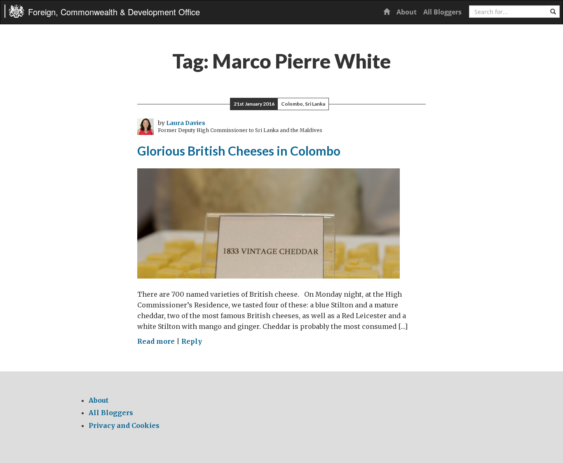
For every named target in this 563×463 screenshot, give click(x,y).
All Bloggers (442, 12)
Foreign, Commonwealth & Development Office (114, 12)
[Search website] (553, 11)
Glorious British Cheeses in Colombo (238, 150)
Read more (156, 341)
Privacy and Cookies (124, 425)
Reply (191, 341)
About (406, 12)
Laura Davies (185, 123)
